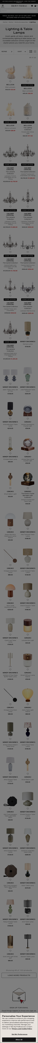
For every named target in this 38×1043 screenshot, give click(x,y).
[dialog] (19, 1028)
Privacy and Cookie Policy (22, 1029)
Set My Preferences (19, 1034)
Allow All (19, 1040)
